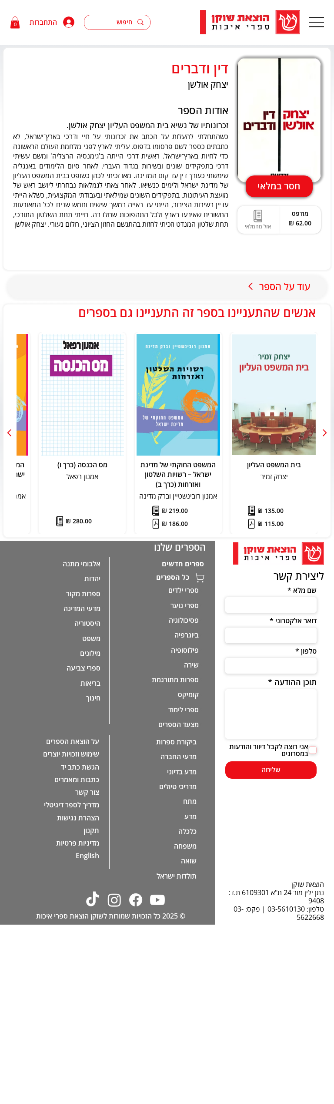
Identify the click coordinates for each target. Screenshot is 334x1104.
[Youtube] (157, 900)
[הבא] (9, 433)
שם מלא (304, 590)
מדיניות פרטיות (77, 843)
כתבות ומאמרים (76, 779)
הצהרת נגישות (78, 818)
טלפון (308, 651)
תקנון (91, 830)
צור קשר (87, 792)
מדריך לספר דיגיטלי (71, 805)
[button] (15, 22)
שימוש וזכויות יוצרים (71, 754)
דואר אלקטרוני (295, 620)
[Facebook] (135, 900)
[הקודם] (324, 433)
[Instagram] (114, 900)
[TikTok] (92, 900)
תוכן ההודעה (295, 682)
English (87, 855)
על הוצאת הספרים (72, 741)
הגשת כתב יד (80, 767)
